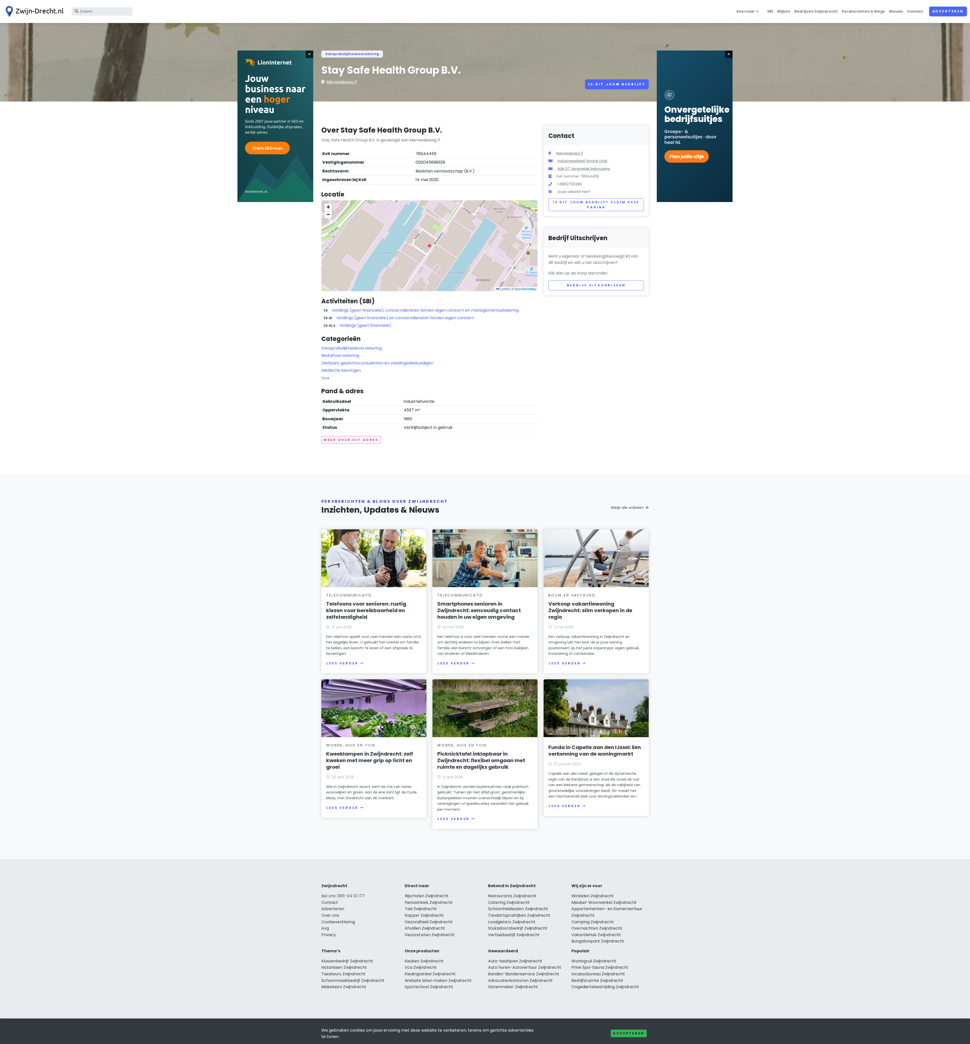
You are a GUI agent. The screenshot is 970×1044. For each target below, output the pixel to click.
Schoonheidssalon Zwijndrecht (518, 909)
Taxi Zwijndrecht (421, 909)
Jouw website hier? (573, 191)
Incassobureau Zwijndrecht (598, 974)
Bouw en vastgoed (572, 595)
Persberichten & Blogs (863, 11)
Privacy (328, 935)
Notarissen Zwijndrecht (344, 967)
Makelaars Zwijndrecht (343, 987)
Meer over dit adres (351, 440)
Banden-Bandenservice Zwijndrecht (523, 974)
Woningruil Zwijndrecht (593, 961)
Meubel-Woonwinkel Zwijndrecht (604, 902)
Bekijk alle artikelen (627, 507)
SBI (770, 11)
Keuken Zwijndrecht (424, 961)
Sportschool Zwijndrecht (429, 987)
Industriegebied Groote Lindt (582, 160)
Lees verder (342, 663)
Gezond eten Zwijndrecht (430, 935)
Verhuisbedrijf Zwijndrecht (514, 935)
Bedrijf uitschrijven (596, 285)
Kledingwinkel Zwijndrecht (430, 974)
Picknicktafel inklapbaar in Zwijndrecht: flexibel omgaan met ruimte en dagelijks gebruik (481, 760)
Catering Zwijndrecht (509, 902)
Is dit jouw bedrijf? (616, 84)
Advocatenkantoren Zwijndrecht (520, 980)
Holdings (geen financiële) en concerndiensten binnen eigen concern (405, 318)
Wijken (783, 11)
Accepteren (628, 1033)
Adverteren (948, 11)
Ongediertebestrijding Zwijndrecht (605, 987)
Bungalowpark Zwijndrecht (597, 941)
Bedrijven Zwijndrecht (816, 11)
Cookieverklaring (338, 922)
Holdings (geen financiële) (365, 325)
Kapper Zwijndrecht (424, 915)
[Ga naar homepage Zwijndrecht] (33, 11)
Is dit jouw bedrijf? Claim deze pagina (596, 204)
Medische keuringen (341, 370)
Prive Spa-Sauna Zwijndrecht (599, 967)
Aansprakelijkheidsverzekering (352, 54)
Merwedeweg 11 (341, 82)
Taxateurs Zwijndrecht (343, 974)
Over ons (330, 915)
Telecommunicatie (349, 595)
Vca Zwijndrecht (421, 967)
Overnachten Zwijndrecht (596, 928)
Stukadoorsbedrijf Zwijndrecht (517, 928)
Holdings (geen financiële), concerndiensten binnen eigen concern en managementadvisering (425, 310)
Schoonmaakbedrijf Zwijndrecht (352, 980)
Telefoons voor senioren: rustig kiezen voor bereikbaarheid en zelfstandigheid (366, 610)
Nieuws (896, 11)
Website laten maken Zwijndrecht (438, 980)
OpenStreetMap (525, 289)
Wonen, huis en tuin (350, 745)
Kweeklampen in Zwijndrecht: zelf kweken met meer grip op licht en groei (369, 760)
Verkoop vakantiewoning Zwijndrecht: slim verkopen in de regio (590, 610)
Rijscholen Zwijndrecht (427, 896)
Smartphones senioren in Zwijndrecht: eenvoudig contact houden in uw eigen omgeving (479, 610)
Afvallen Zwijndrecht (425, 928)
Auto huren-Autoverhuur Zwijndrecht (524, 967)
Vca (325, 378)
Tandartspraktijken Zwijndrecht (519, 915)
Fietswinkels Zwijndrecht (429, 902)
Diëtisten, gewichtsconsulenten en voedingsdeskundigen (377, 363)
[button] (429, 245)
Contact (915, 11)
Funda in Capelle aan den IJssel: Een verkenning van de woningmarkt (594, 750)
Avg (325, 928)
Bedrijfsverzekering (340, 355)
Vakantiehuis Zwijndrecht (596, 935)
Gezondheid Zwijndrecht (429, 922)
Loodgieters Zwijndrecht (512, 922)
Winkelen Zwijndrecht (592, 896)
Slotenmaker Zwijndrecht (513, 987)
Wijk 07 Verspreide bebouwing (583, 168)
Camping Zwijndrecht (592, 922)
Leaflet (504, 289)
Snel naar (745, 11)
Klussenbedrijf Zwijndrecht (347, 961)
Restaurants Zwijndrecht (512, 896)
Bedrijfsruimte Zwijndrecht (597, 980)
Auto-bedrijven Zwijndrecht (515, 961)
